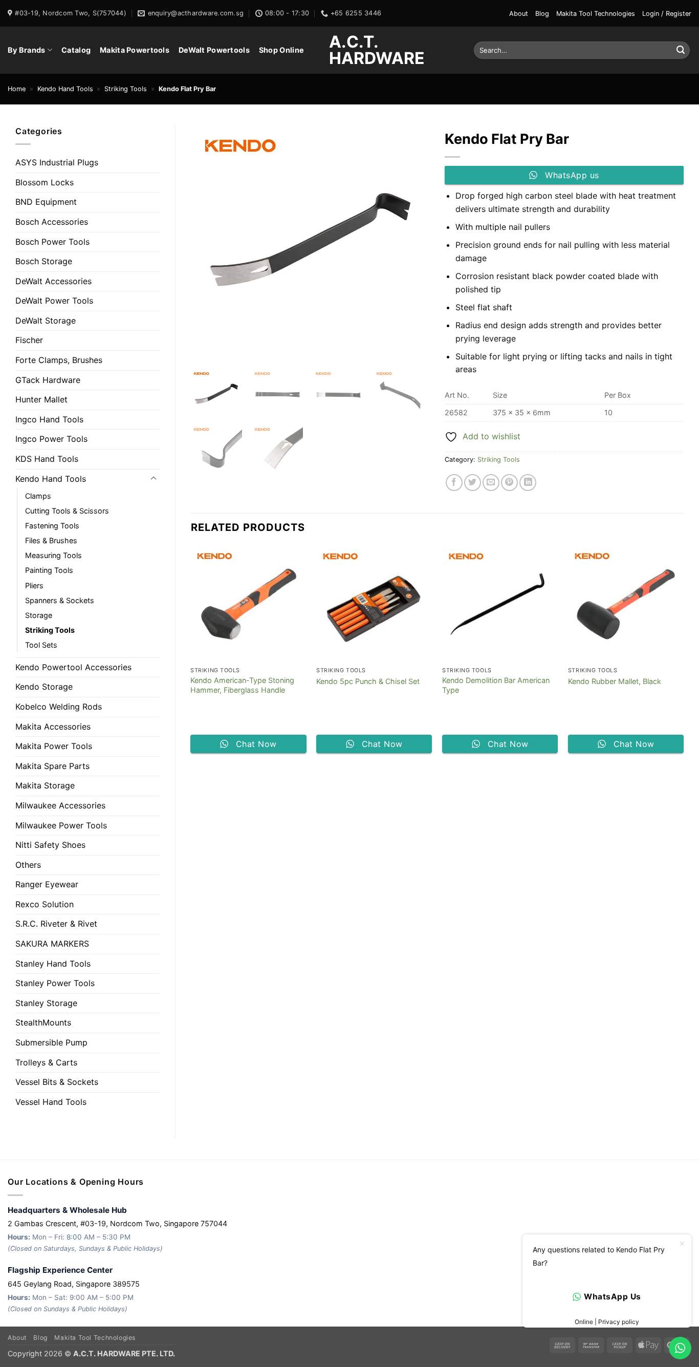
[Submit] (680, 50)
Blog (542, 13)
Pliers (34, 585)
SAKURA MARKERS (52, 943)
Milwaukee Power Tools (61, 825)
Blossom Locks (44, 182)
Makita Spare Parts (52, 766)
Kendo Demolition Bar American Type (496, 685)
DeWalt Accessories (53, 281)
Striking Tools (125, 89)
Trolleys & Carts (46, 1062)
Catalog (76, 50)
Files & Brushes (51, 540)
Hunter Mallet (41, 399)
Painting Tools (49, 570)
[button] (666, 13)
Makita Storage (45, 785)
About (518, 13)
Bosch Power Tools (52, 242)
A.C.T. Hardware (349, 50)
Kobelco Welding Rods (58, 706)
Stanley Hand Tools (53, 963)
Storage (38, 615)
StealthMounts (43, 1022)
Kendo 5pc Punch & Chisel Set (368, 681)
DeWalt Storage (45, 320)
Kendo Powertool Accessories (73, 667)
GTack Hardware (47, 380)
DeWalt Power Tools (54, 300)
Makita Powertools (134, 50)
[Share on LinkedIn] (527, 482)
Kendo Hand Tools (65, 89)
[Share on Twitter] (472, 482)
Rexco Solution (44, 904)
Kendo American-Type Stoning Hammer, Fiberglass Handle (242, 685)
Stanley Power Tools (55, 983)
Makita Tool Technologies (595, 13)
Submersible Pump (51, 1042)
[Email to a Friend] (491, 482)
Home (17, 89)
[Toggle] (153, 479)
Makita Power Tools (53, 746)
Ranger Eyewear (46, 884)
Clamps (38, 496)
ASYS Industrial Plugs (56, 162)
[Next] (683, 653)
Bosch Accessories (51, 222)
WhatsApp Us (612, 1296)
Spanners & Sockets (59, 600)
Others (28, 865)
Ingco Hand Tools (49, 419)
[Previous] (191, 653)
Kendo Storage (44, 686)
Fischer (29, 340)
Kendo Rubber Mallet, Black (614, 681)
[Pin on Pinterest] (509, 482)
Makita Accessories (53, 726)
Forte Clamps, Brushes (58, 360)
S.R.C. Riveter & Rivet (56, 924)
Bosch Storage (43, 261)
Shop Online (281, 50)
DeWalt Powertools (214, 50)
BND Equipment (46, 202)
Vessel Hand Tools (50, 1102)
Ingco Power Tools (51, 439)
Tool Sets (41, 644)
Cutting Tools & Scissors (67, 510)
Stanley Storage (46, 1003)
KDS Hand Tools (46, 459)
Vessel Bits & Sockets (56, 1082)
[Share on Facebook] (454, 482)
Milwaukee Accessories (60, 805)
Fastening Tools (52, 525)
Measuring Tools (53, 555)
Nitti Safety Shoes (50, 845)
